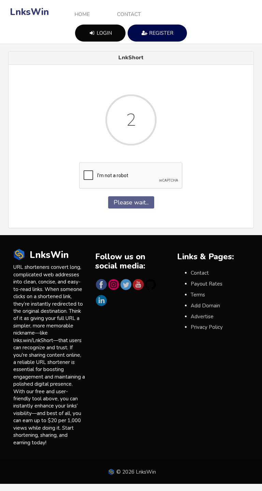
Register (160, 33)
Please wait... (131, 202)
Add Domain (205, 305)
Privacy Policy (207, 327)
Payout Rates (206, 283)
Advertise (202, 316)
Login (103, 33)
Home (82, 14)
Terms (198, 294)
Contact (129, 14)
